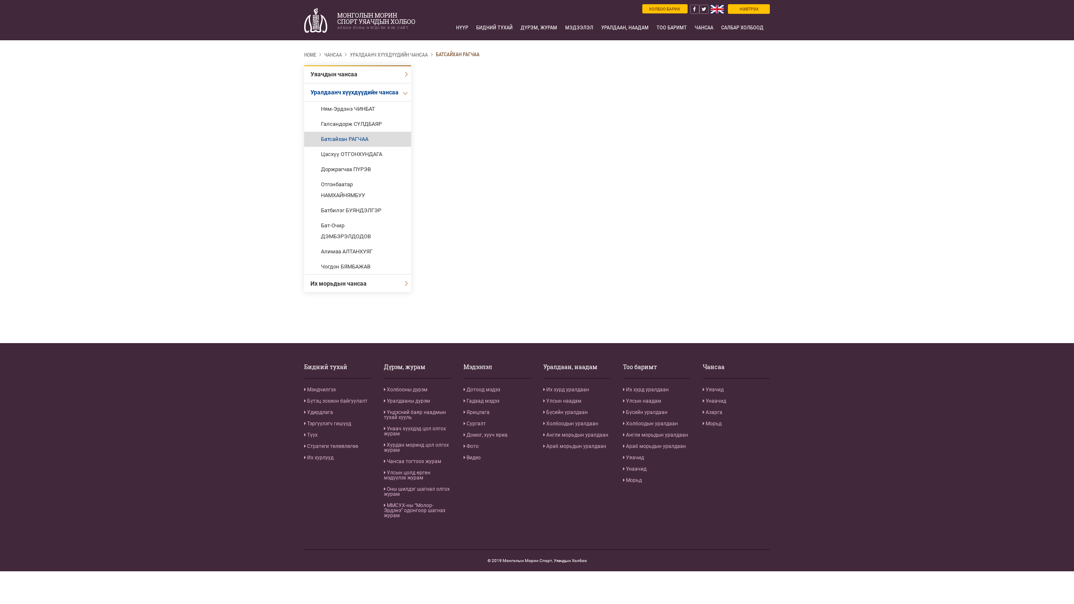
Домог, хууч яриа (486, 434)
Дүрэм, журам (539, 27)
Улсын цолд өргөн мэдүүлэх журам (407, 475)
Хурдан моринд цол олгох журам (416, 448)
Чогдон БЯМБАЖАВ (345, 266)
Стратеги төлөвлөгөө (332, 446)
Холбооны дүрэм (407, 389)
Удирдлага (319, 412)
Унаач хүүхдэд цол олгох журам (415, 431)
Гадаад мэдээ (482, 401)
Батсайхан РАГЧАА (458, 54)
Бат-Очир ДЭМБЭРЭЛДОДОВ (346, 231)
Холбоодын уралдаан (571, 423)
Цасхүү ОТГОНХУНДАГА (351, 154)
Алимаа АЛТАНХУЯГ (347, 251)
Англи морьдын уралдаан (576, 434)
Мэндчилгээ (321, 389)
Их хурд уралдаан (567, 389)
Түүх (312, 434)
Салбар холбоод (742, 27)
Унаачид (635, 468)
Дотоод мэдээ (482, 389)
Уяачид (634, 457)
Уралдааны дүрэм (408, 401)
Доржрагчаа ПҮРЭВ (346, 169)
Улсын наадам (563, 401)
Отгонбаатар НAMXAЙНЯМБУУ (343, 189)
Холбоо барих (664, 9)
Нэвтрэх (749, 9)
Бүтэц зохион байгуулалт (337, 401)
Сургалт (475, 423)
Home (310, 55)
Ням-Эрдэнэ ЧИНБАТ (348, 109)
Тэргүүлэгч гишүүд (328, 423)
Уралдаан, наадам (625, 27)
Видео (473, 457)
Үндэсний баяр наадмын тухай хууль (415, 415)
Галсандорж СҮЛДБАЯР (351, 124)
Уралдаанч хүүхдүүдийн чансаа (389, 55)
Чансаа (704, 27)
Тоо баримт (672, 27)
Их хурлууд (320, 457)
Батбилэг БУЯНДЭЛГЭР (351, 210)
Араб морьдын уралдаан (575, 446)
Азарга (713, 412)
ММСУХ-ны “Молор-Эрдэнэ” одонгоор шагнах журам (415, 510)
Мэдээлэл (579, 27)
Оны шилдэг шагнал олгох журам (417, 492)
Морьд (633, 480)
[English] (717, 9)
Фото (472, 446)
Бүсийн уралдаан (566, 412)
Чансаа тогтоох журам (413, 461)
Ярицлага (477, 412)
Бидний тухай (494, 27)
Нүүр (462, 27)
